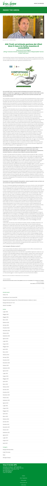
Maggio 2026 (5, 314)
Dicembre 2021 (6, 424)
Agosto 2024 (5, 338)
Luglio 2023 (5, 373)
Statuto (23, 475)
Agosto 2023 (5, 370)
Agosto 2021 (5, 435)
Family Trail (5, 294)
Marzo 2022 (5, 416)
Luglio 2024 (5, 341)
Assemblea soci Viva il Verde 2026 (10, 297)
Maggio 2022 (5, 411)
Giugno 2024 (5, 344)
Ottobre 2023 (6, 365)
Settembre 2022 (6, 400)
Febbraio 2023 (6, 386)
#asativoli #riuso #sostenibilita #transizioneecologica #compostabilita (16, 275)
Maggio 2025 (5, 317)
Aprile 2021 (5, 443)
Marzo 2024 (5, 352)
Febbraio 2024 (6, 354)
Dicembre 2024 (6, 327)
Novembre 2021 (6, 427)
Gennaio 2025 (6, 325)
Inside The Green (6, 452)
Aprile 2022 (5, 413)
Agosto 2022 (5, 403)
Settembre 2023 (6, 368)
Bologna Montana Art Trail (9, 302)
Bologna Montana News (8, 449)
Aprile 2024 (5, 349)
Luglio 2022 (5, 405)
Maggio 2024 (5, 346)
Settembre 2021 (6, 432)
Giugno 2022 (5, 408)
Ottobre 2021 (6, 429)
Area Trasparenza (23, 478)
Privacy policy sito (23, 482)
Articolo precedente (23, 280)
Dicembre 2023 (6, 360)
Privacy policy (23, 480)
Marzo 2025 (5, 319)
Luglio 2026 (5, 311)
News (4, 455)
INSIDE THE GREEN (7, 305)
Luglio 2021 (5, 437)
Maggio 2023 (5, 378)
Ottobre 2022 (6, 397)
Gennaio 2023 (6, 389)
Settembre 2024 (6, 336)
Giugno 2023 (5, 376)
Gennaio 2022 (6, 421)
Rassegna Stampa (7, 457)
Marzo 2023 (5, 384)
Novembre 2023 (6, 362)
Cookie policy (23, 484)
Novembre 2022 (6, 395)
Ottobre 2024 (6, 333)
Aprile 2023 (5, 381)
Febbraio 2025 (6, 322)
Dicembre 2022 (6, 392)
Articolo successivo (37, 283)
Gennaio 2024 (6, 357)
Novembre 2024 (6, 330)
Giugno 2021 (5, 440)
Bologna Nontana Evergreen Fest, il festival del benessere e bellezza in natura (19, 300)
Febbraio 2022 (6, 419)
